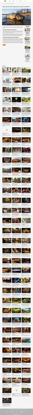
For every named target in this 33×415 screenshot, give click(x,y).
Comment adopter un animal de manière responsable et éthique (26, 84)
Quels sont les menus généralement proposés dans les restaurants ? (26, 255)
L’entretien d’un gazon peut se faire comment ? (16, 304)
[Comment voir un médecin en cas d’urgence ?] (6, 240)
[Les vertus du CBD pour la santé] (16, 370)
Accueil (2, 3)
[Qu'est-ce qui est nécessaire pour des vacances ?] (6, 310)
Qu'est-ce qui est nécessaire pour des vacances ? (6, 314)
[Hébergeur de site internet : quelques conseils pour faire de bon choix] (6, 390)
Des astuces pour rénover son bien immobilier (26, 244)
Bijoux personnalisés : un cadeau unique (15, 384)
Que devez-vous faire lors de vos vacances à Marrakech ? (6, 334)
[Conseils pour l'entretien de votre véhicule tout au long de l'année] (26, 89)
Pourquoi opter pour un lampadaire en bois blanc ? (6, 214)
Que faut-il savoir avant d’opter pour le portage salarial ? (25, 394)
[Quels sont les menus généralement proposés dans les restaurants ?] (26, 250)
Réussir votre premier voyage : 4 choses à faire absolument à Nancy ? (16, 164)
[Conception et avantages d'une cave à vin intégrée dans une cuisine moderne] (16, 109)
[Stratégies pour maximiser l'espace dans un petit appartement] (27, 29)
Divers (4, 3)
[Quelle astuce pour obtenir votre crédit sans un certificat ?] (26, 200)
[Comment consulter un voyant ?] (6, 220)
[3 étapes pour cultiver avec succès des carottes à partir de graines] (16, 310)
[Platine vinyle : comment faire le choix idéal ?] (26, 380)
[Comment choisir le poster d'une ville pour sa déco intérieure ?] (27, 55)
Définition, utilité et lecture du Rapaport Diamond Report (6, 164)
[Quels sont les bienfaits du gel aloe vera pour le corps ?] (26, 300)
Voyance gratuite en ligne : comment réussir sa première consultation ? (16, 354)
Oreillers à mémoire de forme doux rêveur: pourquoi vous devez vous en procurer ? (16, 255)
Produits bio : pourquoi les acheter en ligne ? (16, 184)
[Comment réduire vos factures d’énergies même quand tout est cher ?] (26, 230)
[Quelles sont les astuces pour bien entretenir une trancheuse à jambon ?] (16, 260)
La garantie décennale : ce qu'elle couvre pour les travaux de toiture (16, 124)
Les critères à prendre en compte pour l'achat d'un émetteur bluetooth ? (16, 284)
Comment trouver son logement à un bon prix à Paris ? (6, 265)
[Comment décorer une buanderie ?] (26, 220)
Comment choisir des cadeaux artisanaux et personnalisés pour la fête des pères (16, 84)
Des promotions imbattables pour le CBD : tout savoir (26, 133)
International (12, 411)
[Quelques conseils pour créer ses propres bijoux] (6, 380)
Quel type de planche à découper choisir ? (15, 204)
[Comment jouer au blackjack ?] (26, 260)
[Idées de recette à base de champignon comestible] (6, 230)
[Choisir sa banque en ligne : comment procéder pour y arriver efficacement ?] (16, 290)
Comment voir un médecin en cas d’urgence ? (6, 244)
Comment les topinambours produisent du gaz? (6, 174)
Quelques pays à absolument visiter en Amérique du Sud (26, 344)
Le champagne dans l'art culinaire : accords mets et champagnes (6, 124)
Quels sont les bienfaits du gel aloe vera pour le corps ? (26, 304)
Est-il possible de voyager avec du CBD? (6, 374)
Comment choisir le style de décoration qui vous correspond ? (27, 42)
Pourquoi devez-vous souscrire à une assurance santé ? (6, 184)
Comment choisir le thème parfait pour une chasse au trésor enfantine (26, 104)
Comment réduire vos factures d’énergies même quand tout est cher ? (26, 235)
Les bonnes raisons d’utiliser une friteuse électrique (6, 294)
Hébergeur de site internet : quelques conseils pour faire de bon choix (6, 394)
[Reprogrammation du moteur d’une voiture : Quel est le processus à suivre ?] (6, 250)
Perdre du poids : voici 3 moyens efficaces (6, 364)
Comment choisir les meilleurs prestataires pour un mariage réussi (6, 104)
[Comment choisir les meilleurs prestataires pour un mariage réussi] (6, 99)
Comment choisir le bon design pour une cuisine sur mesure (6, 114)
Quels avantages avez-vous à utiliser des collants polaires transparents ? (6, 324)
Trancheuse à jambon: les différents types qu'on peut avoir (6, 274)
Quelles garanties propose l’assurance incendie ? (6, 354)
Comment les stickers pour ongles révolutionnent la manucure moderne (6, 94)
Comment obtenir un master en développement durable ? (16, 234)
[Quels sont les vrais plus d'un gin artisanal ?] (16, 99)
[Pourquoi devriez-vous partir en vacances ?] (16, 240)
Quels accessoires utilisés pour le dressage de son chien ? (6, 154)
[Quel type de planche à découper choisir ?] (16, 200)
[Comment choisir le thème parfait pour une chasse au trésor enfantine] (26, 99)
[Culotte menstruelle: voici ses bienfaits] (16, 390)
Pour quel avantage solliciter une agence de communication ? (26, 294)
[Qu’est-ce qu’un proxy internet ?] (26, 119)
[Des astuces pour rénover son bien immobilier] (26, 240)
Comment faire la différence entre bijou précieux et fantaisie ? (6, 404)
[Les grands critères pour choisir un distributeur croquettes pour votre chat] (16, 210)
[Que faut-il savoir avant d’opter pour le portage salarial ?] (26, 390)
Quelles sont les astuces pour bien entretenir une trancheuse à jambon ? (16, 265)
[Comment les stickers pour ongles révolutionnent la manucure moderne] (6, 89)
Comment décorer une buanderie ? (25, 224)
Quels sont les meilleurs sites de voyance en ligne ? (16, 364)
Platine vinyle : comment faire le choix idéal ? (25, 384)
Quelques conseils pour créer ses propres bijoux (6, 384)
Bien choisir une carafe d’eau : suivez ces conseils (26, 284)
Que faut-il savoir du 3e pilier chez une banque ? (16, 154)
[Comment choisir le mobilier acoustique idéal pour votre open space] (26, 109)
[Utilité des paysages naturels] (26, 310)
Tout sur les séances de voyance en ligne (25, 174)
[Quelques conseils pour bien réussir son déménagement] (6, 300)
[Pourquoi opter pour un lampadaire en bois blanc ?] (6, 210)
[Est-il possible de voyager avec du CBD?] (6, 370)
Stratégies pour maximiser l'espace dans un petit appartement (27, 33)
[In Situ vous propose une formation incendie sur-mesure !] (16, 89)
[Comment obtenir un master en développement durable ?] (16, 230)
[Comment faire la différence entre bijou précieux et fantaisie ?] (6, 400)
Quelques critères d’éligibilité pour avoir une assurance (26, 364)
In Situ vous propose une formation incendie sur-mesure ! (15, 94)
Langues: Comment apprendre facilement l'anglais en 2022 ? (5, 344)
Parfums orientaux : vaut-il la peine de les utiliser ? (26, 164)
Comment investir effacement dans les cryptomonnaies (15, 194)
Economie (6, 411)
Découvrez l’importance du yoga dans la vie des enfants (16, 224)
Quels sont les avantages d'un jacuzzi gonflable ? (16, 274)
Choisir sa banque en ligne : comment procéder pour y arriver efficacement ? (16, 294)
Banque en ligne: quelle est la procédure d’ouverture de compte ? (16, 324)
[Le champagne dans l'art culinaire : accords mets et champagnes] (6, 119)
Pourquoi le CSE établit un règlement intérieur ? (16, 174)
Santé (16, 411)
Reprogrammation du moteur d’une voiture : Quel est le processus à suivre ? (6, 255)
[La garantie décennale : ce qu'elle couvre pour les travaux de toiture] (16, 119)
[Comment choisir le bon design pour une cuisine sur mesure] (6, 109)
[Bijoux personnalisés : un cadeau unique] (16, 380)
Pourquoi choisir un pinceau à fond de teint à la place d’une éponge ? (6, 284)
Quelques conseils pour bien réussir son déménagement (6, 304)
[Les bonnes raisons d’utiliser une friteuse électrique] (6, 290)
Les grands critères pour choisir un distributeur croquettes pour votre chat (16, 214)
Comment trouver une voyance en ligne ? (25, 354)
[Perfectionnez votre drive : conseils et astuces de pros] (27, 47)
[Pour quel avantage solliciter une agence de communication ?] (26, 290)
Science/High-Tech (21, 412)
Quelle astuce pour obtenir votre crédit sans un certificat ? (26, 204)
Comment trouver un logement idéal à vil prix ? (25, 323)
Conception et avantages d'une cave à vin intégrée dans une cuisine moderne (16, 114)
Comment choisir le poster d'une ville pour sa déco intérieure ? (27, 58)
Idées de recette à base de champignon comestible (6, 234)
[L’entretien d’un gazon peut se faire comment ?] (16, 300)
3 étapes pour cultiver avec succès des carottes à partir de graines (16, 314)
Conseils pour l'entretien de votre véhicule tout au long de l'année (26, 94)
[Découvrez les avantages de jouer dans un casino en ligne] (26, 370)
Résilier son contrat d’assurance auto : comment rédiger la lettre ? (16, 144)
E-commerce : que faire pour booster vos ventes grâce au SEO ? (6, 144)
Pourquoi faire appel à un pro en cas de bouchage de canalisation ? (6, 194)
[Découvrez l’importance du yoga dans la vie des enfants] (16, 220)
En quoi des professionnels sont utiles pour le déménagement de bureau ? (26, 184)
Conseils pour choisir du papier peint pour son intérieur (25, 214)
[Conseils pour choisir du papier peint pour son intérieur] (26, 210)
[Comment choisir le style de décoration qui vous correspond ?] (27, 38)
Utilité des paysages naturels (26, 313)
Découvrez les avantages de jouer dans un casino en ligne (26, 374)
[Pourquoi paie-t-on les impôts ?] (6, 200)
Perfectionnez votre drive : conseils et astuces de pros (27, 50)
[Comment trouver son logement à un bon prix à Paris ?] (6, 260)
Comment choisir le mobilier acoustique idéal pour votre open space (26, 114)
